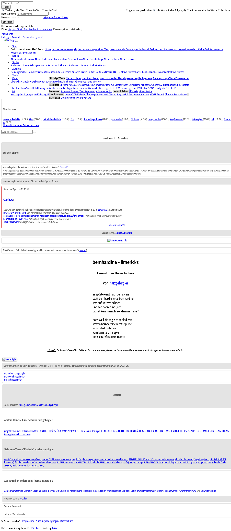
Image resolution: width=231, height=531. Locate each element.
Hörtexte (133, 91)
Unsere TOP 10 (112, 72)
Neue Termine (127, 59)
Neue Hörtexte (112, 59)
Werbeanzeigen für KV (129, 88)
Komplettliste (35, 72)
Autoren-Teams (63, 72)
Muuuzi (82, 250)
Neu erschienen (73, 78)
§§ (13, 91)
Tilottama (135, 119)
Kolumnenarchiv (104, 91)
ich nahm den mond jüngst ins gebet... (192, 459)
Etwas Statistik (27, 88)
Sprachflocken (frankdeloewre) (107, 490)
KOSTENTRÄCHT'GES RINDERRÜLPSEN (144, 431)
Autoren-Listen (79, 72)
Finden (6, 7)
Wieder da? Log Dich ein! (23, 52)
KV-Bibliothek (157, 94)
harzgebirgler (119, 283)
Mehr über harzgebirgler (14, 373)
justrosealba (116, 119)
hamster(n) (9, 462)
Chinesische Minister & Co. (142, 84)
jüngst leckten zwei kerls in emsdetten (21, 431)
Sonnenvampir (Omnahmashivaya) (180, 490)
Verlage (87, 97)
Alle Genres (80, 81)
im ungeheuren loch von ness (17, 434)
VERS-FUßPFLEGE (218, 459)
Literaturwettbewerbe (72, 97)
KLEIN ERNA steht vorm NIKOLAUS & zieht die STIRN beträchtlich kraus (89, 462)
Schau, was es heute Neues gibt (61, 49)
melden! (23, 498)
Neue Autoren (75, 59)
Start (14, 46)
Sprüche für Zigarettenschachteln (77, 84)
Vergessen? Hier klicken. (55, 17)
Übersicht (15, 81)
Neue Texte (41, 59)
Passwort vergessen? (32, 37)
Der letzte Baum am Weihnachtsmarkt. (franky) (143, 490)
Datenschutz (66, 521)
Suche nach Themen (58, 65)
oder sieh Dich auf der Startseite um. (159, 49)
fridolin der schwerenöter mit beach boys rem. (35, 462)
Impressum (28, 521)
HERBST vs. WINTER (189, 431)
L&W (54, 528)
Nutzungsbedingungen (22, 94)
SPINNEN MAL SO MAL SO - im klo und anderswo (151, 459)
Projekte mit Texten (106, 94)
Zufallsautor (48, 72)
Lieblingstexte (145, 78)
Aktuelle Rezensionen (176, 94)
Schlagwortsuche (38, 65)
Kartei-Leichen (142, 72)
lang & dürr (77, 459)
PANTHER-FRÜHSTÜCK (50, 431)
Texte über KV (94, 81)
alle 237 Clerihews (117, 225)
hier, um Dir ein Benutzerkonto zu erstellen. (30, 29)
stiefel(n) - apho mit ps (133, 462)
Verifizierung (40, 94)
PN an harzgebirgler (13, 379)
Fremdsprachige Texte (164, 78)
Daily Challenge (88, 94)
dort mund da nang (35, 465)
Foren (15, 78)
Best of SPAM (147, 88)
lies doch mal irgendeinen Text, (93, 49)
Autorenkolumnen (70, 91)
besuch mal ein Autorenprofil (125, 49)
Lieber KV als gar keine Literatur (72, 88)
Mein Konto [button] (7, 33)
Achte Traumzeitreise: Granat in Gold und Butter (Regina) (29, 490)
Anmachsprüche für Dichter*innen (111, 84)
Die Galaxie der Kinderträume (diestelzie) (74, 490)
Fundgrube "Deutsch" (165, 88)
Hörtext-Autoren (96, 72)
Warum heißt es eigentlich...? (102, 88)
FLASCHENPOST (171, 431)
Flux (72, 119)
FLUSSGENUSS (222, 431)
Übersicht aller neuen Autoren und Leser (21, 125)
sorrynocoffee (154, 119)
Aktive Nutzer (128, 72)
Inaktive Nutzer (176, 72)
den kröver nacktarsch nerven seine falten (22, 459)
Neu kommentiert (109, 78)
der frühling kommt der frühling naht (180, 462)
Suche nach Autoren (79, 65)
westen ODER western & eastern (56, 459)
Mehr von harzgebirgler (14, 376)
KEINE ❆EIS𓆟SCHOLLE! (113, 431)
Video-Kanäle (145, 91)
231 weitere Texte (208, 490)
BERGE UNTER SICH (153, 462)
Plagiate (121, 94)
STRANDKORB (207, 431)
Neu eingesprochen (127, 78)
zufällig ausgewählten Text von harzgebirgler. (38, 404)
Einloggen (7, 22)
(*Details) (64, 167)
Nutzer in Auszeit (159, 72)
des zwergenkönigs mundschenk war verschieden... (105, 459)
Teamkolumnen (87, 91)
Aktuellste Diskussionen (33, 81)
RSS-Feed (36, 528)
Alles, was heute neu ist (23, 59)
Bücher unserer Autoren (137, 94)
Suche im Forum (97, 65)
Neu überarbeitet (90, 78)
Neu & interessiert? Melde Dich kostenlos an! (200, 49)
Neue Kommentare (57, 59)
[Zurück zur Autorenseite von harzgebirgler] (9, 359)
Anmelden (17, 37)
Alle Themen (67, 81)
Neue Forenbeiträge (93, 59)
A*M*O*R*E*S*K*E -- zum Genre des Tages (81, 431)
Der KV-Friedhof (163, 84)
